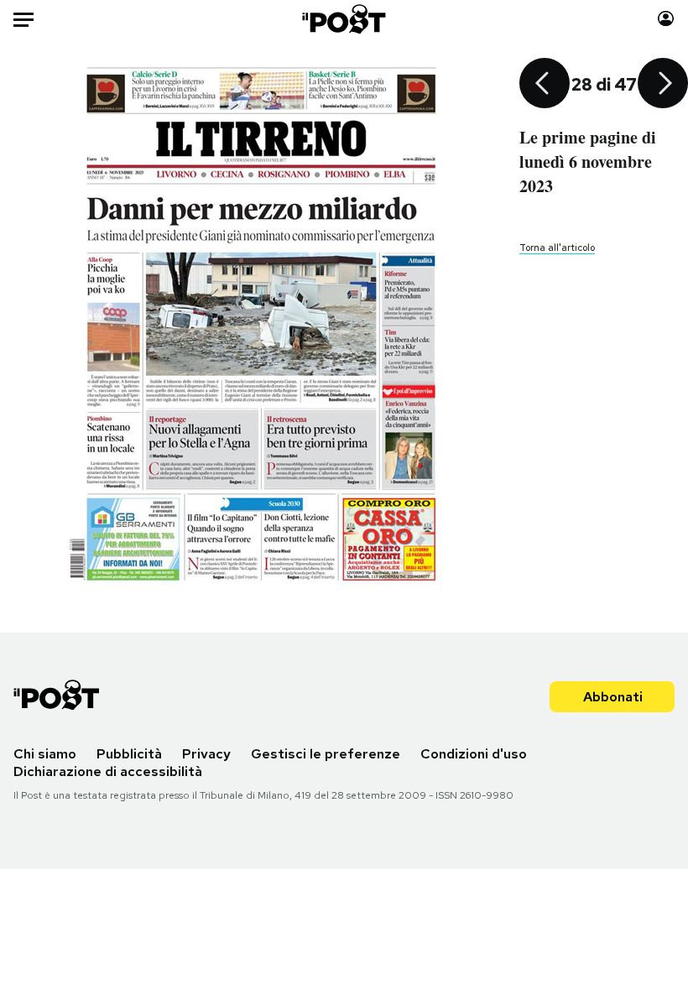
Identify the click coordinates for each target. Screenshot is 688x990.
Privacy (206, 754)
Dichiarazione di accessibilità (107, 771)
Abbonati (613, 697)
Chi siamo (44, 754)
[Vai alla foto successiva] (663, 85)
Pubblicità (129, 754)
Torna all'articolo (557, 247)
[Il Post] (344, 19)
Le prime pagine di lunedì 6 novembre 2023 (587, 161)
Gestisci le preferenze (325, 754)
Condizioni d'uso (473, 754)
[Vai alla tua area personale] (666, 19)
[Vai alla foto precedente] (544, 85)
